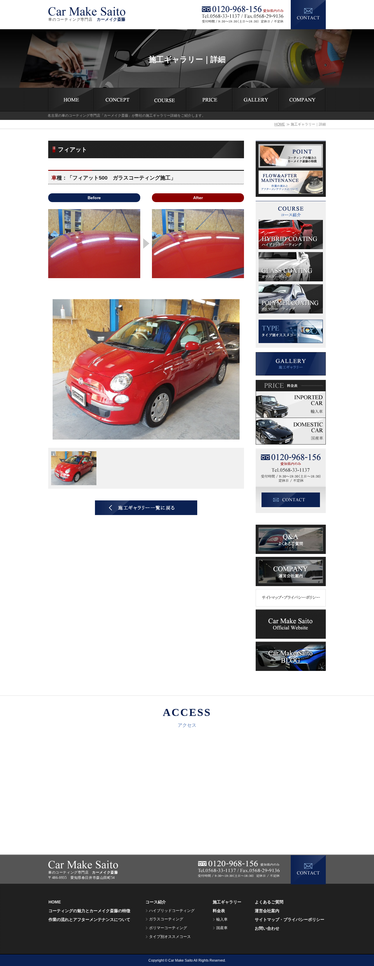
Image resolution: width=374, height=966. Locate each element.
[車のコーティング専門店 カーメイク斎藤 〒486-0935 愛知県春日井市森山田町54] (83, 862)
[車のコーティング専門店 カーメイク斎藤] (86, 8)
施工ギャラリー (227, 902)
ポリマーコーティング (168, 928)
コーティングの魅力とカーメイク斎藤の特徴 (89, 910)
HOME (279, 124)
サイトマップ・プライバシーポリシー (289, 919)
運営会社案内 (267, 910)
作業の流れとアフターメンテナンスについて (89, 919)
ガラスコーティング (166, 919)
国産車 (222, 928)
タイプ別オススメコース (170, 937)
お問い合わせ (267, 928)
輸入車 (222, 919)
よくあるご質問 (269, 902)
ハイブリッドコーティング (172, 911)
